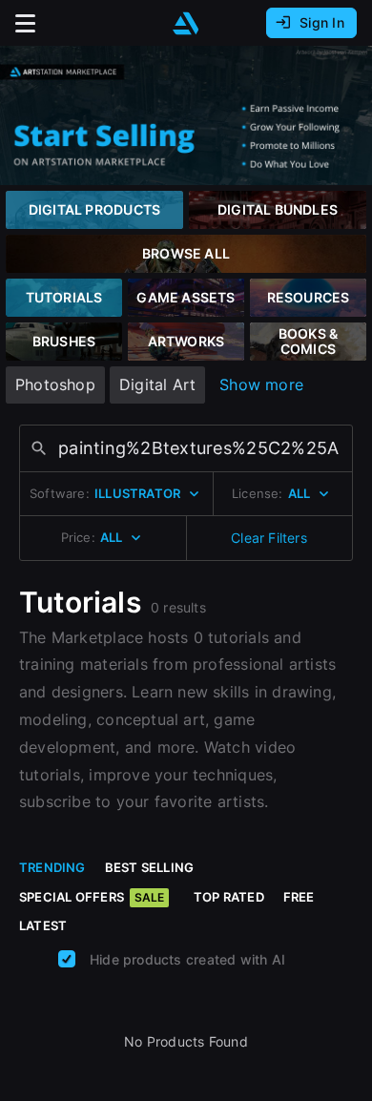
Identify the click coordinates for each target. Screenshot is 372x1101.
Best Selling (150, 867)
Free (299, 896)
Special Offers (91, 896)
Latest (43, 925)
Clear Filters (269, 538)
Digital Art (157, 384)
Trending (52, 867)
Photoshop (55, 384)
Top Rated (229, 896)
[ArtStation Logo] (186, 23)
